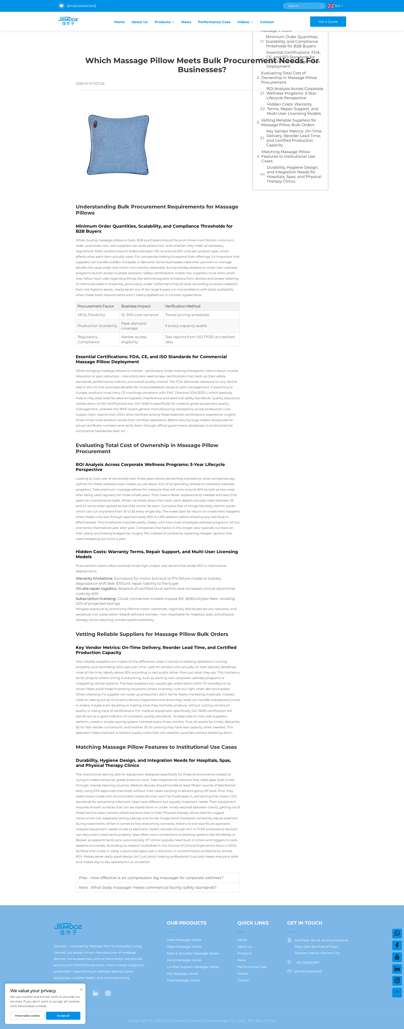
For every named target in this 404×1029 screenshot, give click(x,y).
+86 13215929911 (307, 963)
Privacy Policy (262, 1020)
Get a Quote (328, 22)
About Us (140, 22)
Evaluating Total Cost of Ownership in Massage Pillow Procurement (289, 78)
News (186, 22)
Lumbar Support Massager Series (193, 967)
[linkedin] (95, 993)
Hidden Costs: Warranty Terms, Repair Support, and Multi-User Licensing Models (294, 109)
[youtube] (397, 957)
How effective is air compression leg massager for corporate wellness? (156, 878)
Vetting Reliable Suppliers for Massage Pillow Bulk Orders (288, 122)
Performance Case (214, 22)
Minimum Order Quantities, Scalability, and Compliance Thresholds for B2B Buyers (292, 41)
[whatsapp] (397, 933)
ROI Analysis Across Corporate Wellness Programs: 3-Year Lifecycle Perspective (294, 93)
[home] (68, 21)
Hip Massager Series (182, 974)
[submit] (321, 6)
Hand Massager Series (184, 960)
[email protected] (81, 6)
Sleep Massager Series (184, 947)
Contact (267, 22)
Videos (243, 22)
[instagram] (108, 993)
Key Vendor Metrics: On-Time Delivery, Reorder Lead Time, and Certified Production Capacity (294, 138)
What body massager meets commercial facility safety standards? (154, 887)
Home (119, 22)
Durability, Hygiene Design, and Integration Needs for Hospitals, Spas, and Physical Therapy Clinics (294, 174)
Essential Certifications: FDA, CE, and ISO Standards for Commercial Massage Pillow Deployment (293, 59)
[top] (397, 992)
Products (163, 22)
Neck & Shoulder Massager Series (193, 953)
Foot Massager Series (183, 980)
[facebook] (397, 945)
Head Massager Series (184, 940)
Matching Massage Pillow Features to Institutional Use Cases (288, 156)
